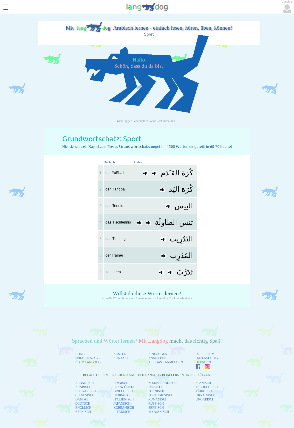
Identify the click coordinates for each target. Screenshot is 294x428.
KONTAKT (121, 358)
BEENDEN (203, 362)
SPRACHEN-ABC (87, 358)
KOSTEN (119, 354)
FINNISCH (120, 383)
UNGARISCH (205, 399)
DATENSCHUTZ (207, 358)
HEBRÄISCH (122, 395)
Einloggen (125, 121)
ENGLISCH (83, 407)
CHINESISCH (84, 395)
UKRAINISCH (205, 395)
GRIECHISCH (123, 391)
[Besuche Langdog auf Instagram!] (204, 367)
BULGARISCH (85, 391)
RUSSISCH (156, 403)
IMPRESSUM (205, 354)
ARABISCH (83, 387)
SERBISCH (156, 407)
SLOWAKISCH (158, 412)
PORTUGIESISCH (160, 395)
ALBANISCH (84, 383)
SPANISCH (203, 383)
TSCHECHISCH (207, 387)
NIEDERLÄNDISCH (162, 383)
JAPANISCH (121, 403)
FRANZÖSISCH (124, 387)
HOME (80, 354)
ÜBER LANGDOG (88, 362)
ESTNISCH (83, 412)
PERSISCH (156, 387)
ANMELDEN (157, 358)
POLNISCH (156, 391)
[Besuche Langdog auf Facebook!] (195, 367)
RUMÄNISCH (157, 399)
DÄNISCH (82, 399)
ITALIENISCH (123, 399)
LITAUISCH (121, 412)
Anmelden (142, 121)
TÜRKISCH (204, 391)
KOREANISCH (123, 407)
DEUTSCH (82, 403)
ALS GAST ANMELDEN (165, 362)
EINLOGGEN (157, 354)
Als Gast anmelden (163, 121)
